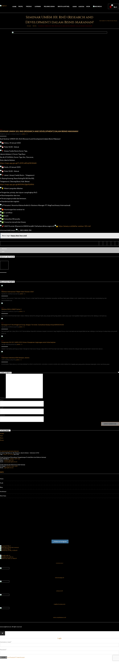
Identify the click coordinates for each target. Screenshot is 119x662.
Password (3, 649)
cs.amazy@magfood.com (10, 461)
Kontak (81, 6)
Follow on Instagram (60, 541)
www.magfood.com (5, 626)
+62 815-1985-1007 (12, 466)
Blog (1, 487)
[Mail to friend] (117, 243)
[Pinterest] (109, 243)
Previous (4, 248)
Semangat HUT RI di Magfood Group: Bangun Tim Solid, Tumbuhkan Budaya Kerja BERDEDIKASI (32, 324)
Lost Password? (11, 657)
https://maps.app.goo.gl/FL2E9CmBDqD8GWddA (18, 163)
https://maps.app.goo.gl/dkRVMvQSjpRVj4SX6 (17, 184)
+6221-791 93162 (8, 454)
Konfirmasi (3, 491)
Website (2, 415)
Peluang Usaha (49, 6)
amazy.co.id (59, 591)
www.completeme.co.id (59, 617)
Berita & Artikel (63, 6)
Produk (29, 6)
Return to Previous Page (108, 21)
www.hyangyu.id (59, 577)
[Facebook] (105, 243)
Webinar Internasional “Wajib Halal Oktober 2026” (17, 291)
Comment (3, 398)
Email (2, 407)
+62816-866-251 (9, 460)
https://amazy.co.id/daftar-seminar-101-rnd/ (75, 226)
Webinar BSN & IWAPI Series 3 (11, 309)
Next (3, 251)
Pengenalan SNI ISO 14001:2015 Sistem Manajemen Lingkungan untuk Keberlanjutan (28, 342)
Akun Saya (3, 496)
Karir (75, 6)
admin (23, 134)
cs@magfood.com (8, 467)
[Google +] (113, 243)
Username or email (6, 642)
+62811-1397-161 (15, 459)
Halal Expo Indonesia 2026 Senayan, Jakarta (15, 357)
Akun (88, 6)
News (34, 26)
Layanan (38, 6)
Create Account (20, 657)
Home (14, 6)
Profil (20, 6)
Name (2, 400)
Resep (2, 440)
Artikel (2, 433)
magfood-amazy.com (59, 604)
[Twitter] (101, 243)
